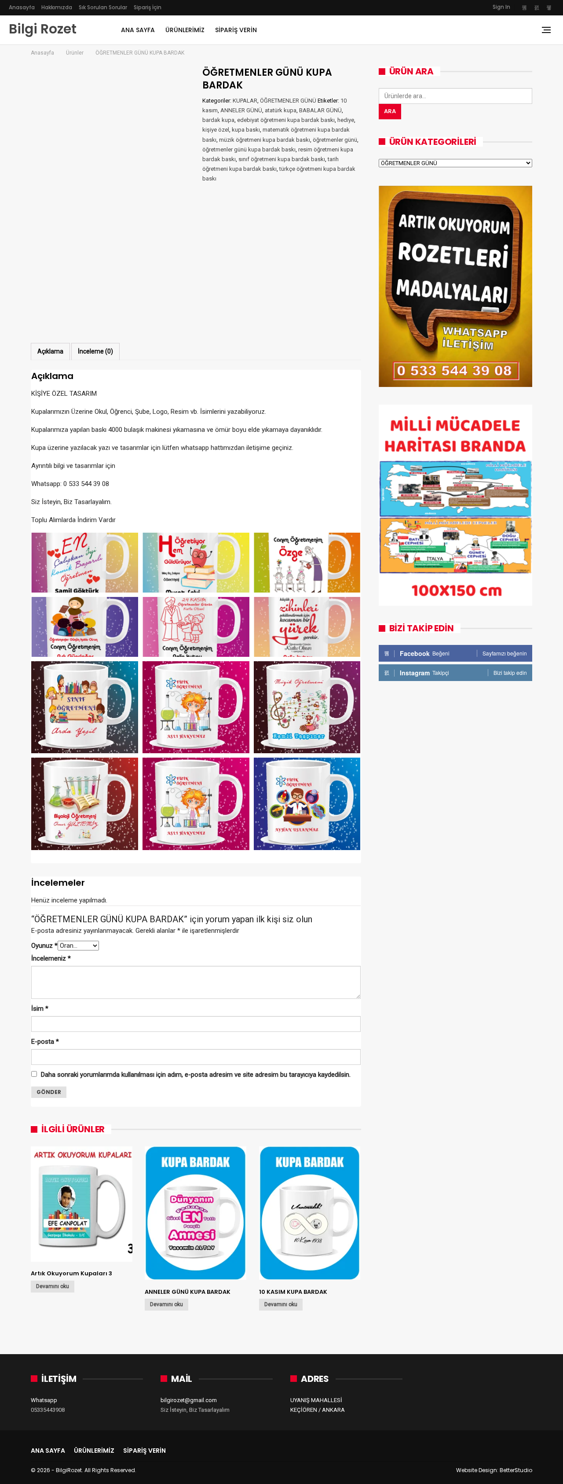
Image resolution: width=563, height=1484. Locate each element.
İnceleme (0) (95, 351)
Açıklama (50, 351)
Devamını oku (52, 1286)
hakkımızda (56, 7)
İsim (39, 1009)
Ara (390, 111)
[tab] (50, 351)
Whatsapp (44, 1400)
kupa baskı (246, 129)
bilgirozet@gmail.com (189, 1400)
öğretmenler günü (335, 139)
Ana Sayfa (138, 30)
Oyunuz (44, 946)
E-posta (45, 1042)
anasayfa (22, 7)
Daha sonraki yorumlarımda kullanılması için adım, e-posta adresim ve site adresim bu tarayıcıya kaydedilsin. (196, 1075)
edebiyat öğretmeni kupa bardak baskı (286, 120)
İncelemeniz (51, 958)
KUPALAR (245, 100)
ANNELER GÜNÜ (241, 110)
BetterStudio (516, 1470)
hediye (345, 120)
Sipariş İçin (147, 7)
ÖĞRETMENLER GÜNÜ (288, 100)
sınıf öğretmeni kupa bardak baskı (281, 159)
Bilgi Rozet (43, 28)
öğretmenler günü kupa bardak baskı (249, 149)
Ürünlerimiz (185, 30)
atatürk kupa (280, 110)
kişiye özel (215, 129)
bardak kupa (218, 120)
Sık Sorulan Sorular (103, 7)
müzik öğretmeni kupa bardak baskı (264, 139)
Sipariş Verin (236, 30)
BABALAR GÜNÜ (320, 110)
